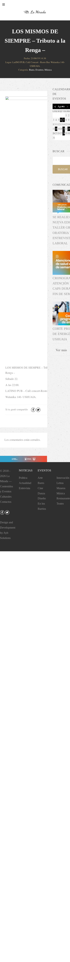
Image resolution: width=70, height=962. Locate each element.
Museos (61, 488)
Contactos (5, 501)
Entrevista (24, 488)
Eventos (39, 69)
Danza (41, 493)
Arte (40, 477)
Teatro (60, 503)
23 (68, 128)
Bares (31, 69)
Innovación (63, 477)
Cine (40, 488)
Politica (23, 477)
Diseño (42, 498)
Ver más (61, 350)
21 (63, 128)
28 (63, 133)
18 (56, 128)
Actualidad (25, 482)
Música (48, 69)
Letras (60, 482)
